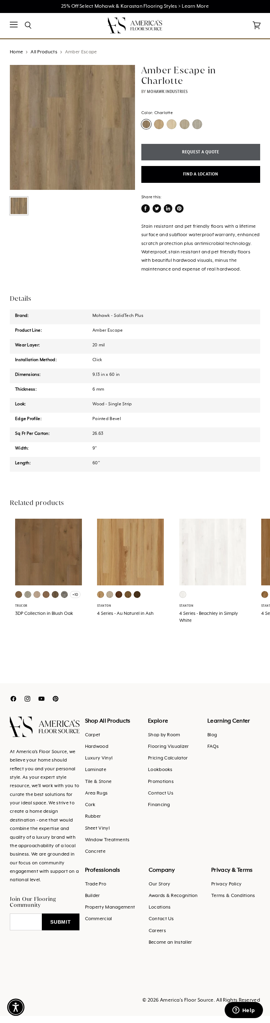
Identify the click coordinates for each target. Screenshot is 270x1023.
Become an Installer (170, 942)
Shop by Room (164, 735)
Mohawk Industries (167, 91)
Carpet (93, 735)
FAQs (213, 746)
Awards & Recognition (173, 895)
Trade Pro (96, 884)
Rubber (93, 816)
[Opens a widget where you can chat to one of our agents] (243, 1010)
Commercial (98, 919)
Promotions (161, 781)
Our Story (160, 884)
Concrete (95, 851)
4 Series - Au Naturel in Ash (125, 613)
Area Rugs (96, 793)
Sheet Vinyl (97, 828)
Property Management (110, 907)
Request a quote (200, 152)
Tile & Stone (98, 781)
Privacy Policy (226, 884)
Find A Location (200, 174)
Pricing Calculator (168, 758)
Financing (159, 805)
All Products (44, 52)
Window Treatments (107, 840)
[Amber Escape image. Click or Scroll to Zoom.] (72, 127)
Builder (92, 895)
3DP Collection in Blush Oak (44, 613)
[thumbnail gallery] (19, 206)
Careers (157, 931)
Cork (90, 805)
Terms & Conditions (233, 895)
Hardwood (96, 746)
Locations (160, 907)
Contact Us (160, 793)
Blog (212, 735)
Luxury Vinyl (99, 758)
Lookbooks (160, 769)
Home (16, 52)
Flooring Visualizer (168, 746)
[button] (16, 1007)
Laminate (95, 769)
